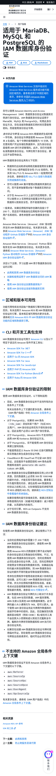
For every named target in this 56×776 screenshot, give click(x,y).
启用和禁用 (21, 738)
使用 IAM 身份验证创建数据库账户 (24, 284)
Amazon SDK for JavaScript (21, 365)
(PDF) (31, 100)
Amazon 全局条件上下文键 (16, 702)
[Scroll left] (32, 9)
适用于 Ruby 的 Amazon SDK (22, 377)
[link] (22, 24)
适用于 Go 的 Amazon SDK (20, 356)
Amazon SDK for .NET (18, 348)
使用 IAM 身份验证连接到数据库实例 (25, 288)
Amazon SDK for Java (18, 360)
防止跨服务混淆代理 (25, 743)
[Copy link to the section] (3, 300)
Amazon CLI (37, 339)
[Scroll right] (53, 9)
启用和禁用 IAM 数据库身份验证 (23, 272)
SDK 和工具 (8, 728)
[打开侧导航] (4, 17)
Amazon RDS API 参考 (13, 723)
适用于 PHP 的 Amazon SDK (21, 369)
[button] (9, 78)
